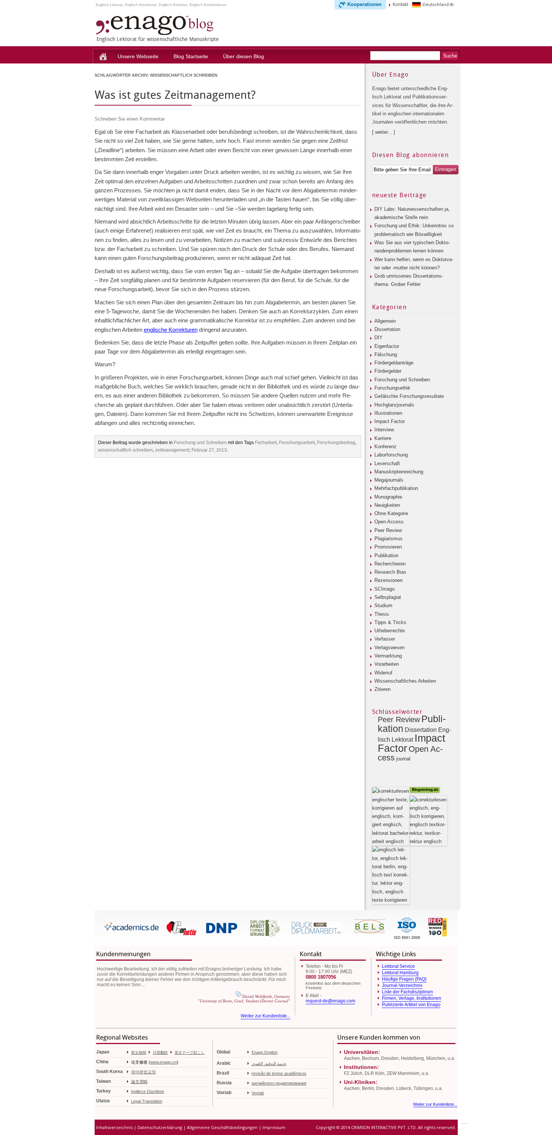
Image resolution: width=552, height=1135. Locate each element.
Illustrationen (388, 413)
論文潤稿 (139, 1081)
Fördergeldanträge (393, 363)
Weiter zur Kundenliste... (265, 1016)
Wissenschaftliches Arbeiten (405, 681)
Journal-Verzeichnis (402, 985)
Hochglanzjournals (394, 405)
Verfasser (384, 639)
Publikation (386, 555)
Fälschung (385, 354)
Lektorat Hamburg (400, 972)
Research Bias (390, 572)
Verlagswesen (389, 647)
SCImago (384, 589)
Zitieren (382, 689)
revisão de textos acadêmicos (279, 1073)
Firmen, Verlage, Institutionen (411, 998)
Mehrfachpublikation (396, 488)
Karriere (382, 438)
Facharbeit (266, 442)
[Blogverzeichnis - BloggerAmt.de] (391, 841)
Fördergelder (387, 371)
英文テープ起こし (190, 1052)
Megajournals (388, 480)
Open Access (389, 521)
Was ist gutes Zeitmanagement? (175, 95)
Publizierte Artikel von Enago (411, 1004)
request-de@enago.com (330, 1001)
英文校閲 (138, 1052)
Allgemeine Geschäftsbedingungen (222, 1127)
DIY (378, 337)
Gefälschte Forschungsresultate (409, 396)
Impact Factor (389, 421)
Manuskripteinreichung (398, 472)
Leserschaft (387, 463)
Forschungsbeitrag (336, 442)
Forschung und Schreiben (200, 442)
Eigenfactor (386, 346)
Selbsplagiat (387, 597)
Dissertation (387, 329)
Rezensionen (388, 580)
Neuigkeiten (387, 505)
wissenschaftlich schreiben (125, 450)
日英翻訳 (160, 1052)
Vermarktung (388, 656)
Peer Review (388, 530)
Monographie (388, 497)
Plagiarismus (388, 538)
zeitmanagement (172, 450)
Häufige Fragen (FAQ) (404, 979)
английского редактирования (279, 1083)
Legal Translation (146, 1101)
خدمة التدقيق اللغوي (269, 1063)
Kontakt (400, 4)
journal (403, 759)
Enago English (265, 1052)
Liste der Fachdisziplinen (407, 991)
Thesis (381, 614)
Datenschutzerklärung (159, 1127)
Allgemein (385, 321)
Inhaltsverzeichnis (114, 1127)
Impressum (273, 1127)
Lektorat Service (398, 966)
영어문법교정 (143, 1072)
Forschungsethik (392, 388)
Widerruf (383, 673)
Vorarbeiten (386, 664)
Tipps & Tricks (390, 622)
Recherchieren (390, 564)
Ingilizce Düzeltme (147, 1091)
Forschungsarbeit (297, 442)
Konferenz (385, 446)
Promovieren (388, 547)
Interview (384, 429)
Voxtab (258, 1093)
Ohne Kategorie (391, 513)
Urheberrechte (389, 630)
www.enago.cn (163, 1062)
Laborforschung (391, 455)
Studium (383, 605)
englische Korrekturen (171, 329)
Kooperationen (364, 4)
